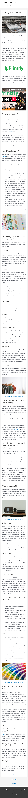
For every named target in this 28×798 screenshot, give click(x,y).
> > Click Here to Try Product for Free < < (14, 233)
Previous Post (14, 779)
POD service (15, 429)
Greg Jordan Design (10, 4)
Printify (4, 156)
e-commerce (10, 131)
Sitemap (22, 789)
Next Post (14, 783)
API (25, 630)
